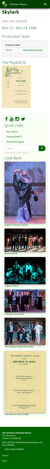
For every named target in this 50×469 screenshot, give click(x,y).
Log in (4, 461)
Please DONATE (14, 136)
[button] (25, 86)
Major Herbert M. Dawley (33, 50)
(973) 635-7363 (13, 442)
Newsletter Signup (15, 141)
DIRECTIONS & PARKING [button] (14, 449)
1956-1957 (8, 21)
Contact (5, 455)
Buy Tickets (12, 131)
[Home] (4, 4)
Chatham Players (18, 4)
